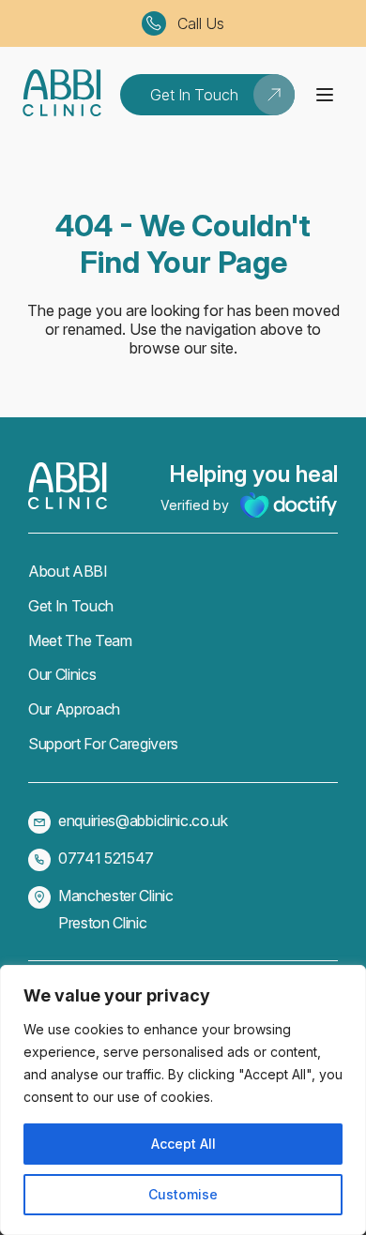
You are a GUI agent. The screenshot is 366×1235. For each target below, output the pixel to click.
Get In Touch (71, 605)
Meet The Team (80, 640)
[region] (183, 1100)
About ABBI (68, 571)
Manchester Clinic (116, 895)
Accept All (183, 1144)
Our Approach (74, 709)
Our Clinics (62, 674)
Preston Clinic (102, 922)
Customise (183, 1194)
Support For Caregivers (103, 743)
